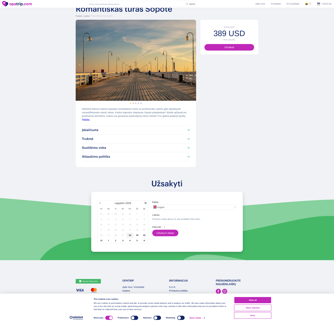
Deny (252, 315)
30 (144, 235)
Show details (195, 318)
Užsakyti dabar (165, 233)
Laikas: (156, 215)
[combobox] (194, 207)
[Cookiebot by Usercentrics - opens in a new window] (76, 318)
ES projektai (293, 3)
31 (101, 240)
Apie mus (260, 3)
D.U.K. (172, 287)
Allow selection (253, 308)
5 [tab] (141, 103)
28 (130, 235)
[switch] (134, 318)
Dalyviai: (156, 227)
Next (192, 63)
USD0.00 (326, 3)
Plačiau (86, 119)
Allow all (253, 300)
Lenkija (86, 16)
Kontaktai (276, 3)
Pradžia (79, 16)
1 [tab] (130, 103)
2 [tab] (133, 103)
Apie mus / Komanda (133, 287)
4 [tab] (138, 103)
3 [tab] (136, 103)
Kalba (155, 202)
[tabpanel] (136, 60)
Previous (79, 63)
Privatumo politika (178, 290)
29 (137, 235)
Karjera (126, 290)
